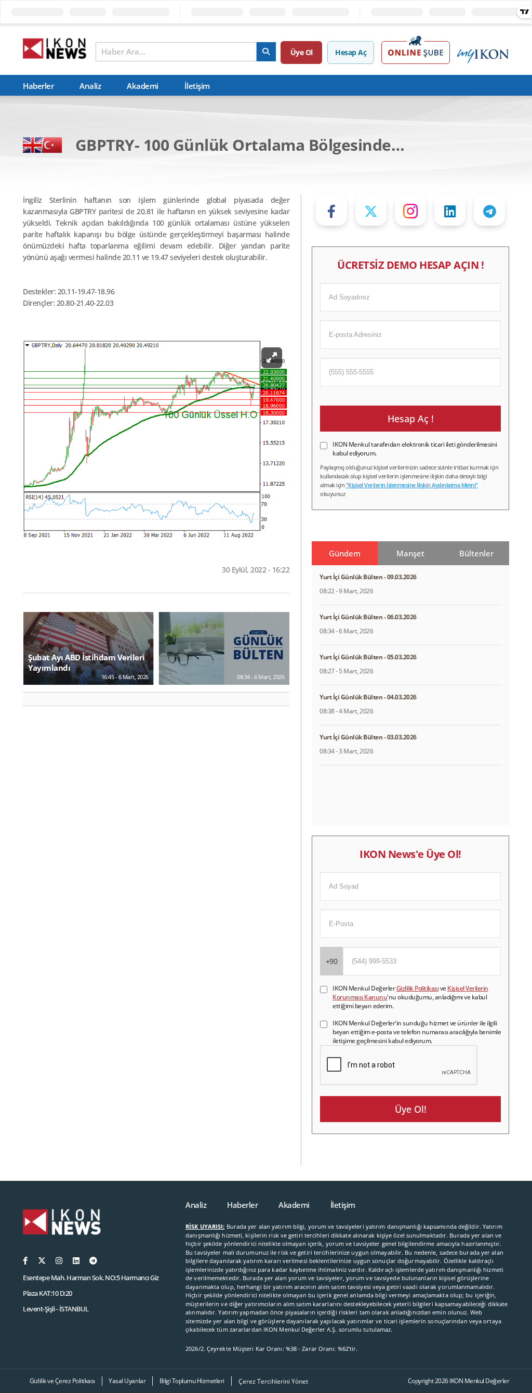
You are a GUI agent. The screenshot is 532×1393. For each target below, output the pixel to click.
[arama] (266, 51)
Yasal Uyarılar (127, 1380)
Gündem (345, 553)
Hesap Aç (350, 52)
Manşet (410, 553)
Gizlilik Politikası (417, 988)
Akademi (142, 86)
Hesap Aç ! (411, 418)
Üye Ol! (411, 1109)
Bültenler (476, 553)
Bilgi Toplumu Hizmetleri (191, 1380)
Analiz (90, 86)
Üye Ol (301, 52)
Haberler (38, 86)
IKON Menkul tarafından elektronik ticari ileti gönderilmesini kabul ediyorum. (414, 449)
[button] (35, 698)
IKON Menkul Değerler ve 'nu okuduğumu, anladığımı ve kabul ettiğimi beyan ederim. (410, 997)
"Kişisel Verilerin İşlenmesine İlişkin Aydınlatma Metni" (412, 485)
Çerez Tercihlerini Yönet (273, 1381)
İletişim (197, 86)
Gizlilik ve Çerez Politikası (62, 1380)
